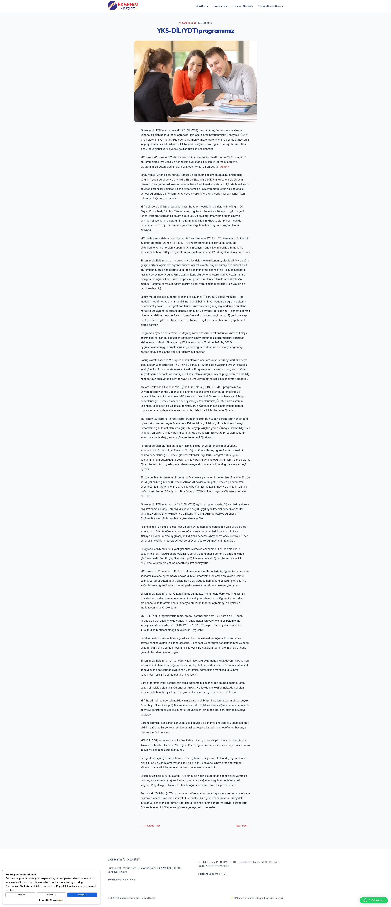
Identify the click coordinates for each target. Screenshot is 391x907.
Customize (20, 895)
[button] (374, 900)
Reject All (51, 895)
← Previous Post (150, 825)
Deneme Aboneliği (243, 6)
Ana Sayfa (202, 6)
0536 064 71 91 (218, 873)
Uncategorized (187, 23)
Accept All (82, 895)
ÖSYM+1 (225, 166)
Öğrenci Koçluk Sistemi (270, 6)
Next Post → (243, 825)
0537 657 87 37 (127, 879)
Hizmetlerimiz (220, 6)
